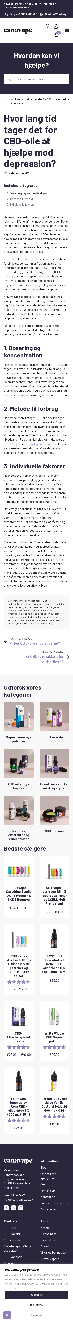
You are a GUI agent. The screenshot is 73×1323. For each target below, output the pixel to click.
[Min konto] (56, 26)
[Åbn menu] (67, 30)
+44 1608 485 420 (15, 1195)
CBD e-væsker (13, 1240)
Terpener (9, 1263)
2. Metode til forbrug (20, 199)
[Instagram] (20, 1207)
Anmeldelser (48, 1209)
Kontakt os (47, 1196)
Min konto (46, 1227)
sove (31, 289)
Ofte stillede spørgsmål (48, 1176)
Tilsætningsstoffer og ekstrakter (18, 1248)
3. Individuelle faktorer (21, 204)
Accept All (36, 1294)
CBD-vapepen (13, 1257)
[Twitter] (13, 1207)
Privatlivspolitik (50, 1259)
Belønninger (48, 1233)
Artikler (8, 99)
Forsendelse (48, 1240)
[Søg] (9, 79)
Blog (43, 1167)
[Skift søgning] (48, 26)
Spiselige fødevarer (39, 444)
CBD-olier (10, 1227)
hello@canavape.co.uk (18, 1199)
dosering (15, 364)
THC (43, 267)
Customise (36, 1304)
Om (42, 1184)
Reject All (36, 1314)
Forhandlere (48, 1190)
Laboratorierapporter (54, 1203)
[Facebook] (6, 1207)
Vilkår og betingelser (53, 1252)
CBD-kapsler (12, 1233)
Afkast (44, 1246)
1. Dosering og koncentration (27, 193)
